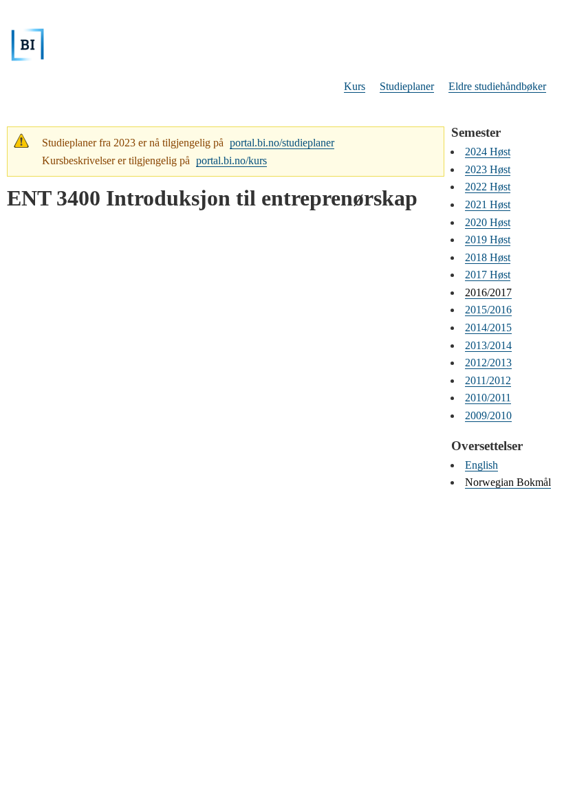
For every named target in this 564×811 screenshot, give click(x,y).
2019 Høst (487, 239)
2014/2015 (488, 327)
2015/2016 (488, 309)
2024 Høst (487, 151)
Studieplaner (407, 86)
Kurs (354, 86)
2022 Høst (487, 186)
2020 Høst (487, 222)
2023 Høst (487, 169)
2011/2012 (488, 380)
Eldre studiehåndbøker (497, 86)
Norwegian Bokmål (508, 482)
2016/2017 (488, 292)
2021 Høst (487, 204)
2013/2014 (488, 345)
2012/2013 (488, 362)
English (481, 465)
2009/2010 (488, 415)
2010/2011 (488, 397)
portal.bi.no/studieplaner (282, 142)
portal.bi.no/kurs (231, 160)
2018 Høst (487, 257)
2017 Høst (487, 274)
